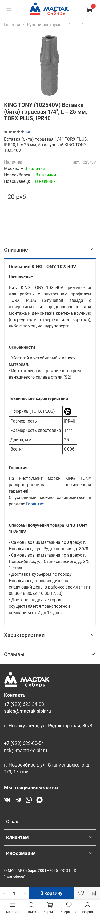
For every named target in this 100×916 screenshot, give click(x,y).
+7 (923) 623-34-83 (24, 704)
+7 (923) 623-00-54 (24, 743)
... (75, 24)
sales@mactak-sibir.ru (27, 711)
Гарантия (35, 503)
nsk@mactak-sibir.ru (25, 750)
